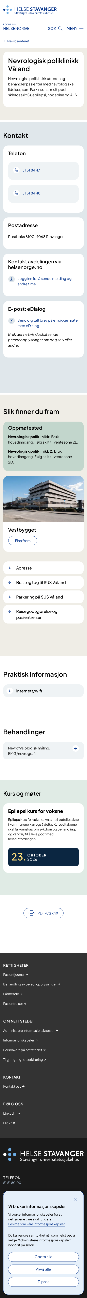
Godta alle (43, 1256)
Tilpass (43, 1281)
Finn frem (23, 540)
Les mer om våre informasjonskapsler (36, 1224)
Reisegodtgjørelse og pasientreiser (36, 614)
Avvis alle (43, 1269)
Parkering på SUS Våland (39, 596)
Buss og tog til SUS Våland (41, 582)
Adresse (24, 567)
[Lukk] (75, 1199)
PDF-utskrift (47, 913)
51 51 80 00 (12, 1183)
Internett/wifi (29, 690)
